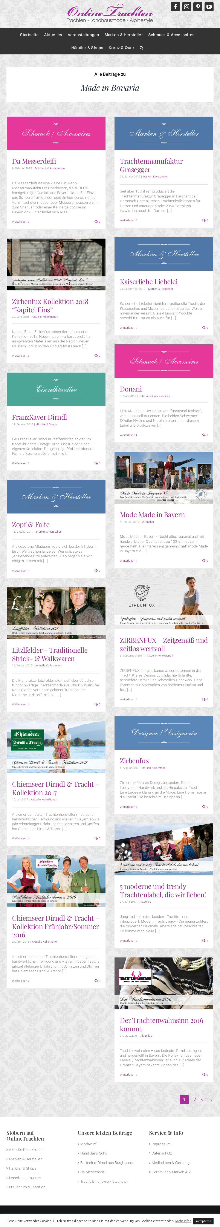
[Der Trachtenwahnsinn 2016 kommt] (164, 983)
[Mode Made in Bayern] (164, 478)
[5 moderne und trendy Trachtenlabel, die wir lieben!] (164, 849)
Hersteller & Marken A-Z (171, 1172)
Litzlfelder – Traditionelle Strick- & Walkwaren (49, 654)
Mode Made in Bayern (152, 514)
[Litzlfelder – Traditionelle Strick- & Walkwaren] (56, 613)
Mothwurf (88, 1144)
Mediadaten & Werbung (170, 1163)
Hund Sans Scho (93, 1153)
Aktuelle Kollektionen (45, 316)
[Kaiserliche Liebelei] (164, 254)
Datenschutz (162, 1153)
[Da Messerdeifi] (56, 133)
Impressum (161, 1144)
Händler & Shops (46, 424)
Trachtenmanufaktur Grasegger (151, 165)
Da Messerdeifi (34, 160)
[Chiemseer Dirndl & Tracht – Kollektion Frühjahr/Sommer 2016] (56, 881)
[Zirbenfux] (164, 733)
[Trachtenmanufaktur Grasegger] (164, 133)
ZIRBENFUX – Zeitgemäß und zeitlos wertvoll (164, 644)
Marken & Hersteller (155, 176)
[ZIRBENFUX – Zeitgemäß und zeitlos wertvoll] (164, 603)
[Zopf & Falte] (56, 496)
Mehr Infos (183, 1221)
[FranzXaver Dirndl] (56, 389)
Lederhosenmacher (25, 1178)
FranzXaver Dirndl (39, 416)
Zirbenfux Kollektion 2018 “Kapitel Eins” (50, 305)
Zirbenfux (134, 760)
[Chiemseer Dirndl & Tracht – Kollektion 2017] (56, 747)
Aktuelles (148, 521)
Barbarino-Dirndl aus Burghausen (107, 1163)
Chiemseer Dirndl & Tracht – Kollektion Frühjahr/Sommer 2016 (55, 926)
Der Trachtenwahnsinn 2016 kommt (161, 1024)
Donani (131, 388)
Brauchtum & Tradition (27, 1187)
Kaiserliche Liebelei (148, 281)
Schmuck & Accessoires (50, 168)
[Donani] (164, 361)
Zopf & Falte (30, 524)
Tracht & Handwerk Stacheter (104, 1181)
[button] (141, 47)
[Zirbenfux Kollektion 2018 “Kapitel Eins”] (56, 265)
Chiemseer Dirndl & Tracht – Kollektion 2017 (55, 788)
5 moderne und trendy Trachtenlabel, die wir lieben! (163, 890)
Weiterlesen (19, 221)
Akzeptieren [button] (203, 1221)
